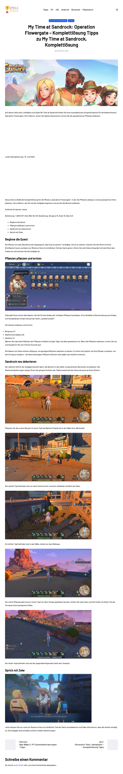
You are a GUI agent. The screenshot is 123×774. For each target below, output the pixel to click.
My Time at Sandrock (58, 20)
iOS (57, 9)
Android (65, 9)
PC (52, 9)
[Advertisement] (61, 137)
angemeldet (18, 765)
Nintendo (75, 9)
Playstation (88, 9)
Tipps (45, 9)
